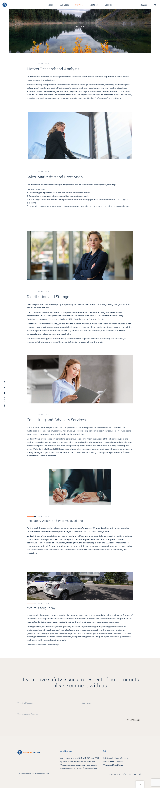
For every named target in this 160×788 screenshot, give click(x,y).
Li (140, 774)
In (4, 387)
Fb (4, 393)
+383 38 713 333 (116, 761)
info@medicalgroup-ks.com (115, 758)
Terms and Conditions (113, 765)
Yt (4, 382)
